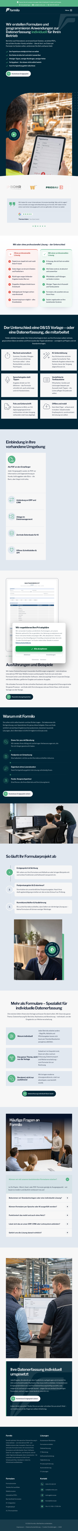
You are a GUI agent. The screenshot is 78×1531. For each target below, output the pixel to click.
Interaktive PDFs (11, 1495)
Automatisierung (45, 1467)
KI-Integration (10, 1503)
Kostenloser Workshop (47, 1440)
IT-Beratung (44, 1452)
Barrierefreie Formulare (13, 1499)
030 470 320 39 (54, 5)
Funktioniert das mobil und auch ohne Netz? (27, 1215)
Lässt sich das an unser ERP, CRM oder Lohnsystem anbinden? (34, 1224)
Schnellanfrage (25, 5)
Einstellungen (51, 654)
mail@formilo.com (39, 5)
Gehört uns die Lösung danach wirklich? (25, 1233)
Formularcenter (11, 1483)
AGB (60, 1527)
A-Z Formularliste (12, 1510)
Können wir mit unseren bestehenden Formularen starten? (33, 1179)
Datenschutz (35, 659)
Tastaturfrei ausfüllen (13, 1487)
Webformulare (11, 1491)
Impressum (20, 1527)
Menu (67, 10)
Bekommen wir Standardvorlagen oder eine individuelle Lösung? (35, 1198)
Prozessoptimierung (46, 1464)
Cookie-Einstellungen (49, 1527)
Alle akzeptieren (40, 649)
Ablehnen (27, 654)
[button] (33, 226)
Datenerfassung (45, 1448)
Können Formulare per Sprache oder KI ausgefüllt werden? (33, 1207)
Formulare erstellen (46, 1444)
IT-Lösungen (44, 1471)
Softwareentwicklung (47, 1456)
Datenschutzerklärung (33, 1527)
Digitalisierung (45, 1460)
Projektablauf (10, 1507)
